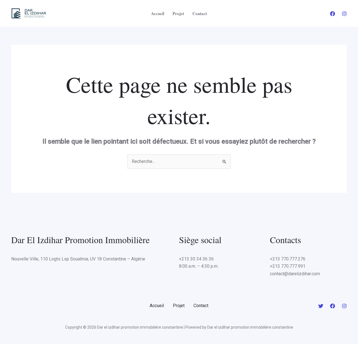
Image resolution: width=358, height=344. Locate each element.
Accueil (157, 13)
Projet (178, 13)
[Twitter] (320, 306)
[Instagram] (344, 13)
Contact (199, 13)
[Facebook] (332, 13)
